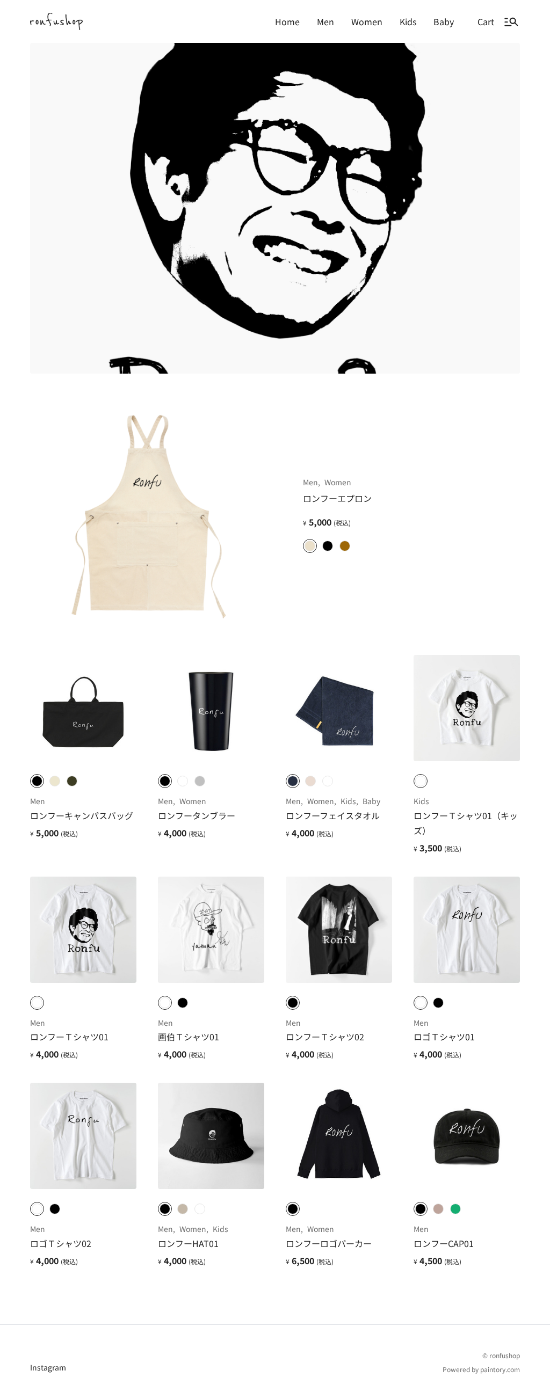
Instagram (48, 1367)
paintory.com (500, 1369)
